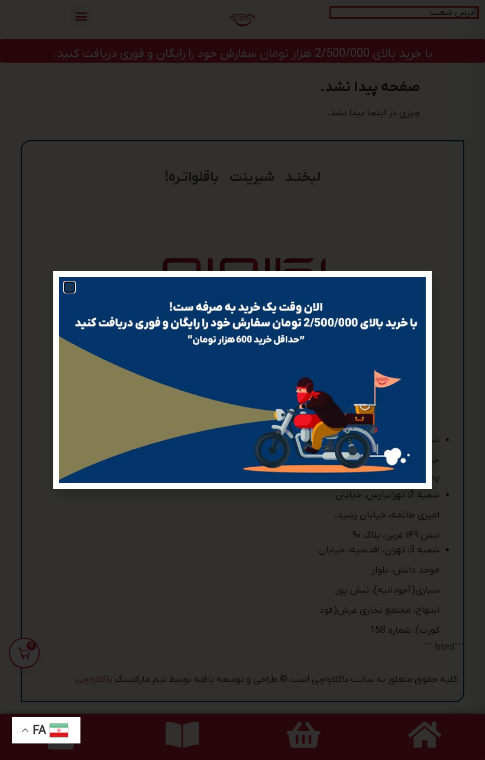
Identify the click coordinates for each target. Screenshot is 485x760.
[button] (69, 287)
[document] (242, 380)
